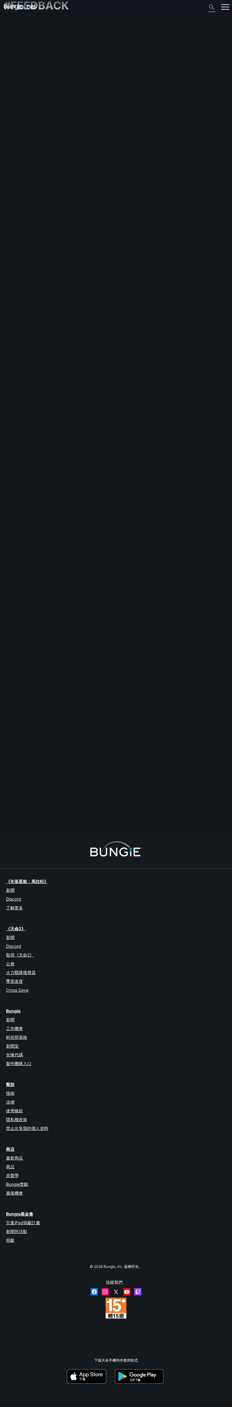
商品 (10, 1166)
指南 (10, 1093)
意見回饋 (14, 31)
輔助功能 (14, 77)
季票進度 (14, 981)
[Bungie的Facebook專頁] (94, 1291)
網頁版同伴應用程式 (23, 82)
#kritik (39, 491)
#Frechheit (68, 491)
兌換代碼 (14, 1054)
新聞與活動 (16, 1231)
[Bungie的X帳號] (116, 1291)
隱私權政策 (16, 1119)
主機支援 (14, 103)
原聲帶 (12, 1175)
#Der (27, 491)
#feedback (13, 491)
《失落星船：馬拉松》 (27, 881)
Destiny (20, 7)
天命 (10, 124)
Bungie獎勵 (17, 1184)
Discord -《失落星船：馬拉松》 (33, 139)
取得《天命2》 (20, 954)
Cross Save (17, 990)
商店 (10, 1149)
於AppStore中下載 (90, 1376)
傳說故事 (14, 41)
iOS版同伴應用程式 (22, 88)
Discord (13, 898)
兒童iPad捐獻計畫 (23, 1222)
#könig (52, 491)
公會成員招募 (17, 118)
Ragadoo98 (13, 437)
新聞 (10, 890)
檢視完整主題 (14, 510)
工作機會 (14, 1028)
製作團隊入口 (18, 1063)
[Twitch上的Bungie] (137, 1291)
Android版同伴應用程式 (26, 93)
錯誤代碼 (14, 57)
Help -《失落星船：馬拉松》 (30, 134)
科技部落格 (16, 1037)
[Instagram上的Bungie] (105, 1291)
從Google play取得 (140, 1376)
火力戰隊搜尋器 (21, 972)
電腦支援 (14, 98)
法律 (10, 1101)
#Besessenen (89, 491)
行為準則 (14, 146)
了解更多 (14, 907)
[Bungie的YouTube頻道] (126, 1291)
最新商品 (14, 1157)
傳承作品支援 (17, 108)
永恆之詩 (14, 67)
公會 (10, 963)
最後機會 (14, 1193)
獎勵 (10, 36)
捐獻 (10, 1240)
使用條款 (14, 1110)
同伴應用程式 (17, 113)
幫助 (10, 52)
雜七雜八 (14, 129)
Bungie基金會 (19, 1213)
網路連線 (14, 62)
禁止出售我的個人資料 (27, 1128)
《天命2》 (15, 26)
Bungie (13, 1010)
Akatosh (11, 756)
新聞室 (12, 1046)
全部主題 (14, 21)
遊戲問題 (14, 72)
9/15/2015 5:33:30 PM (73, 520)
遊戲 (10, 46)
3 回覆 (11, 828)
